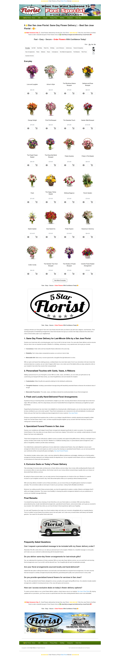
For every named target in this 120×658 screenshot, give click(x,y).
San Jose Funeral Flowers (61, 451)
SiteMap (62, 18)
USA (39, 18)
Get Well (33, 48)
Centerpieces (55, 52)
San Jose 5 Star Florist (84, 591)
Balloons (43, 52)
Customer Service (29, 55)
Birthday (52, 48)
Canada (45, 18)
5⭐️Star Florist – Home (29, 18)
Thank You (46, 48)
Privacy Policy (53, 18)
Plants (37, 52)
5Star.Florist (64, 1)
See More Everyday (60, 280)
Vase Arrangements (30, 52)
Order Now (78, 18)
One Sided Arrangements (66, 52)
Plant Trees (84, 52)
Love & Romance (60, 48)
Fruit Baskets (76, 52)
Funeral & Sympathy (78, 48)
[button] (89, 44)
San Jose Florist (73, 413)
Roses (48, 52)
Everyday (27, 48)
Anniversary (69, 48)
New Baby (39, 48)
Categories (70, 18)
